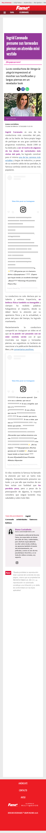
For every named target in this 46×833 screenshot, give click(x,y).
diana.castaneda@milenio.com (25, 532)
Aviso (23, 797)
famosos (33, 519)
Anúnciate (23, 783)
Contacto (23, 790)
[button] (19, 89)
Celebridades (24, 13)
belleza (8, 523)
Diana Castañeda (12, 124)
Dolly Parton (18, 3)
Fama (12, 13)
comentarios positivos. (24, 349)
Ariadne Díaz (28, 3)
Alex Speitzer (38, 3)
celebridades (21, 519)
